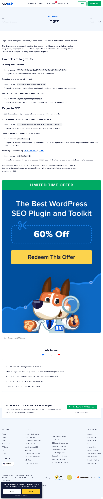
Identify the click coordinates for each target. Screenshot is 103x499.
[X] (51, 354)
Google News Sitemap (59, 456)
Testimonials (6, 444)
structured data (30, 151)
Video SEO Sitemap (58, 459)
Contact (5, 453)
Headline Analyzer (94, 460)
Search (5, 338)
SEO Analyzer (92, 457)
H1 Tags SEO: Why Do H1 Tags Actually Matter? (25, 381)
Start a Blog (92, 447)
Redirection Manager (59, 436)
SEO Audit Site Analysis (60, 443)
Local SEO (28, 450)
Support (90, 434)
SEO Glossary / (53, 16)
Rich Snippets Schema (32, 457)
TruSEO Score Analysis (32, 453)
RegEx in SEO (95, 22)
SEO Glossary (92, 463)
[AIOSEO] (7, 4)
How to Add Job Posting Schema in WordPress (24, 367)
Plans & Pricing (92, 440)
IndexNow (28, 460)
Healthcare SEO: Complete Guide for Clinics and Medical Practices (32, 377)
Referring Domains (9, 22)
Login (82, 3)
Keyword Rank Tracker (32, 434)
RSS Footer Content (59, 449)
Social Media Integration (33, 440)
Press (4, 440)
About (4, 434)
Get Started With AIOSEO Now (81, 407)
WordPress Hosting (94, 444)
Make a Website (93, 450)
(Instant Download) (81, 412)
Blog (3, 450)
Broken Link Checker (31, 463)
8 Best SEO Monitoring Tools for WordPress (23, 386)
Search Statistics (30, 437)
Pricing (41, 3)
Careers (4, 437)
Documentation (93, 437)
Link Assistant (56, 440)
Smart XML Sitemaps (59, 446)
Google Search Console (60, 462)
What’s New (51, 3)
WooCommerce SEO (31, 447)
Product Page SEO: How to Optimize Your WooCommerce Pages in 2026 (35, 372)
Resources (62, 3)
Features (31, 3)
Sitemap (44, 485)
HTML (41, 151)
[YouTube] (59, 354)
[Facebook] (43, 354)
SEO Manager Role (58, 453)
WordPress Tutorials (94, 453)
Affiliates (5, 447)
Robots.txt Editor (30, 444)
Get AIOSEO (94, 3)
